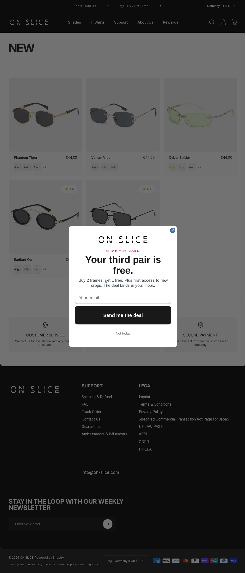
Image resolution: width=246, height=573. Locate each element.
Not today (121, 333)
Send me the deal (121, 315)
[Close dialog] (171, 230)
